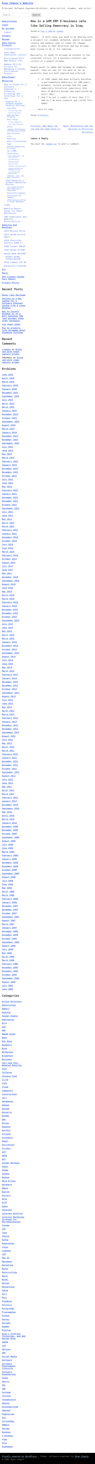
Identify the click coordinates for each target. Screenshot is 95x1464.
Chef (4, 1069)
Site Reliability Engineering (14, 172)
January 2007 (9, 928)
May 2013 (7, 707)
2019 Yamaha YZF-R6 (15, 262)
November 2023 (10, 440)
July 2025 (7, 400)
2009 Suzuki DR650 (14, 246)
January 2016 (9, 606)
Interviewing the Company (14, 196)
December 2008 (10, 862)
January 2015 (9, 642)
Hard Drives (9, 1181)
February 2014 (10, 674)
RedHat (5, 1326)
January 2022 (9, 494)
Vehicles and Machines (9, 226)
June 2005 (7, 989)
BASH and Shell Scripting (13, 116)
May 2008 (7, 888)
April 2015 (8, 635)
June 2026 (7, 375)
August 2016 (9, 584)
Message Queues (13, 161)
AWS (4, 1030)
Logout (8, 32)
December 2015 (10, 609)
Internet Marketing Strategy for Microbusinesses (13, 1219)
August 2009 (9, 841)
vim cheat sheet (11, 324)
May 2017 (7, 573)
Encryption (8, 1145)
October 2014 (9, 649)
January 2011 (9, 801)
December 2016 (10, 577)
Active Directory (12, 1001)
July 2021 (7, 512)
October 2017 (9, 559)
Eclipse (6, 1134)
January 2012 (9, 758)
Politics (44, 115)
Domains (6, 1127)
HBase (5, 1188)
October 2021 (9, 505)
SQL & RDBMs (12, 151)
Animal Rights (10, 1016)
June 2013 (7, 703)
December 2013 (10, 682)
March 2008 (8, 895)
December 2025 (10, 393)
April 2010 (8, 816)
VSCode (5, 1428)
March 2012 (8, 750)
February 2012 (10, 754)
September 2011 (10, 772)
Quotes (5, 1319)
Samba (5, 1342)
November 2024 (10, 414)
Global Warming (10, 1163)
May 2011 (7, 787)
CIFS (4, 1083)
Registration (9, 21)
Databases (7, 1101)
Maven (5, 1269)
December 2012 (10, 725)
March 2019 (8, 552)
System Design (12, 153)
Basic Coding (12, 120)
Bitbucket (7, 1052)
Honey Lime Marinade (13, 295)
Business (7, 1059)
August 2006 (9, 946)
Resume (5, 39)
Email (5, 1141)
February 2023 (10, 461)
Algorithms (11, 108)
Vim (4, 1418)
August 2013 (9, 696)
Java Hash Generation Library (15, 53)
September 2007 (10, 917)
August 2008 (9, 877)
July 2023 (7, 447)
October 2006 (9, 938)
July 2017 (7, 566)
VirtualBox (8, 1421)
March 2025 (8, 407)
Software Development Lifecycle (9, 1366)
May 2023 (7, 454)
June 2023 (7, 450)
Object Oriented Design (16, 141)
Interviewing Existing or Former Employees (16, 201)
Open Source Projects (9, 44)
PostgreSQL (8, 1308)
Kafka (5, 1240)
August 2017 (9, 562)
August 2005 (9, 982)
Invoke (5, 1225)
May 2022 (7, 486)
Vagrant (6, 1410)
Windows (6, 1432)
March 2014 (8, 671)
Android (6, 1012)
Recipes (6, 1323)
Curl (4, 1098)
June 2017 (7, 570)
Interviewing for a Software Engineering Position (15, 182)
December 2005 (10, 967)
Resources (7, 81)
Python (5, 1316)
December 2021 (10, 497)
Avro (4, 1023)
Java (4, 1233)
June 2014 (7, 664)
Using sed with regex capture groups (12, 351)
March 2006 (8, 960)
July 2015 (7, 624)
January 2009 (9, 859)
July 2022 (7, 479)
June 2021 (7, 515)
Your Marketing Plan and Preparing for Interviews (15, 188)
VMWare (5, 1425)
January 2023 (9, 465)
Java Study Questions (15, 124)
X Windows (7, 1436)
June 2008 (7, 884)
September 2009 (10, 837)
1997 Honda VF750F (14, 250)
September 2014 (10, 653)
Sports (5, 1381)
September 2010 (10, 808)
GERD (4, 1156)
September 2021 (10, 508)
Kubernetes (8, 1243)
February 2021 (10, 530)
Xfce (4, 1443)
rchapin (59, 31)
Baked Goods (9, 1034)
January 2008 (9, 902)
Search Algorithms (14, 113)
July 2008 (7, 881)
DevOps (5, 1116)
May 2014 (7, 667)
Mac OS (5, 1258)
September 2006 (10, 942)
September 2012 (10, 732)
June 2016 (7, 588)
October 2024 (9, 418)
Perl (4, 1294)
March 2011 (8, 794)
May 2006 (7, 953)
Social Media (9, 1356)
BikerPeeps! (9, 77)
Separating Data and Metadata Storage (15, 169)
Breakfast (7, 1056)
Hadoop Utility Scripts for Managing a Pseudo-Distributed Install (15, 69)
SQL (4, 1385)
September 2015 (10, 620)
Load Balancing (13, 159)
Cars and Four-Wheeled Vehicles (12, 1064)
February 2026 (10, 385)
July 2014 (7, 660)
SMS (4, 1353)
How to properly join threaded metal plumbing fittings (13, 330)
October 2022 (9, 476)
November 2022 (10, 472)
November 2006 (10, 935)
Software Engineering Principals (15, 147)
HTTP (4, 1202)
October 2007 (9, 913)
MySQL (5, 1279)
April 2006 (8, 957)
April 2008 (8, 891)
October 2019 (9, 541)
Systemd (6, 1392)
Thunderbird (9, 1399)
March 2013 (8, 714)
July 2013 (7, 700)
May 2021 (7, 519)
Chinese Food (9, 1076)
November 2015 (10, 613)
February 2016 (10, 602)
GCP (4, 1152)
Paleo (5, 1290)
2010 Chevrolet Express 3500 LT (13, 241)
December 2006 (10, 931)
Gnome (5, 1170)
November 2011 (10, 765)
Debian (5, 1105)
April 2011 (8, 790)
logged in (51, 144)
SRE (4, 1389)
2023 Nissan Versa (14, 231)
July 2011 (7, 779)
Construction (9, 1094)
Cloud (5, 1087)
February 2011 (10, 797)
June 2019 (7, 548)
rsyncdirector (12, 49)
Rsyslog (6, 1330)
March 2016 (8, 599)
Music (5, 273)
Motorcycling (9, 1272)
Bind (4, 1048)
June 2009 (7, 848)
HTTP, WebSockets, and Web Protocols (16, 156)
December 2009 (10, 826)
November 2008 (10, 866)
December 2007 (10, 906)
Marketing (7, 1265)
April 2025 (8, 403)
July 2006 (7, 949)
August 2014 (9, 656)
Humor (5, 1206)
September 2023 (10, 443)
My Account (8, 28)
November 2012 (10, 729)
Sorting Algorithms (15, 110)
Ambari (5, 1009)
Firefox (6, 1148)
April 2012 (8, 747)
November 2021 (10, 501)
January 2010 (9, 823)
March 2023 (8, 458)
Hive (4, 1199)
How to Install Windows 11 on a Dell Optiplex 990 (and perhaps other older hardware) (13, 316)
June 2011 (7, 783)
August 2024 (9, 425)
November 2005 (10, 971)
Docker (5, 1123)
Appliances (8, 1019)
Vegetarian (8, 1414)
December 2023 (10, 436)
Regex (9, 144)
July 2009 (7, 844)
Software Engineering (9, 1373)
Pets (4, 1298)
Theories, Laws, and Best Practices (15, 176)
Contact (6, 36)
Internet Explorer (12, 1213)
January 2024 (9, 432)
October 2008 (9, 870)
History (6, 1195)
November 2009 (10, 830)
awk (4, 1027)
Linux (9, 136)
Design (5, 1109)
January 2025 (9, 411)
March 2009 (8, 852)
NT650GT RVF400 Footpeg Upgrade (13, 258)
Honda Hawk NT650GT (15, 254)
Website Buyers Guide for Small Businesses (13, 210)
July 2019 (7, 544)
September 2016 (10, 581)
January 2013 (9, 722)
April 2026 (8, 378)
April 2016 (8, 595)
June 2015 (7, 628)
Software (7, 1360)
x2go (4, 1439)
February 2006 (10, 964)
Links (7, 205)
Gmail (5, 1166)
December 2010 (10, 805)
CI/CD (5, 1080)
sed (4, 1345)
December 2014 (10, 646)
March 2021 (8, 526)
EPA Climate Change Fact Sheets (13, 278)
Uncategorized (10, 1407)
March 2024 (8, 429)
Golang (5, 1174)
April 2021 (8, 523)
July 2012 (7, 740)
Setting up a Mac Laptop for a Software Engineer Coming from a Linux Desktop (13, 303)
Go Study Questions (15, 122)
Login (5, 25)
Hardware (7, 1184)
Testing (6, 1396)
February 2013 (10, 718)
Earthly (6, 1130)
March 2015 (8, 638)
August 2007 (9, 920)
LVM (4, 1254)
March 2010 (8, 819)
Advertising (9, 1005)
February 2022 (10, 490)
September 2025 (10, 396)
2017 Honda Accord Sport (14, 235)
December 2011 (10, 761)
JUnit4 (5, 1236)
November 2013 (10, 685)
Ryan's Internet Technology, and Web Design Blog (13, 1336)
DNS (4, 1119)
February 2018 (10, 555)
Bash (4, 1037)
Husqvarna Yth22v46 (15, 266)
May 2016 (7, 591)
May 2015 (7, 631)
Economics (7, 1137)
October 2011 (9, 769)
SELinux (6, 1349)
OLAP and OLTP (13, 164)
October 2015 (9, 617)
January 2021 (9, 534)
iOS (4, 1229)
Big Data (7, 1041)
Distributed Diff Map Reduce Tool (14, 59)
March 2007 (8, 924)
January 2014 (9, 678)
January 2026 (9, 389)
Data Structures (13, 133)
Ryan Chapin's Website (17, 3)
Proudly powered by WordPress (20, 1456)
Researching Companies (16, 193)
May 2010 (7, 812)
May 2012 (7, 743)
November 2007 (10, 910)
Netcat (5, 1283)
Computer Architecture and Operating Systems (16, 130)
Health (5, 1192)
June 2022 (7, 483)
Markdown (7, 1261)
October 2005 (9, 975)
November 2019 (10, 537)
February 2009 (10, 855)
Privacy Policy (10, 283)
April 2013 (8, 711)
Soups (5, 1378)
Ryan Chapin (82, 1456)
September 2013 (10, 693)
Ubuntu (5, 1403)
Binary (9, 127)
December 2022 (10, 468)
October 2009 (9, 834)
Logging (6, 1251)
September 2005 (10, 978)
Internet (7, 1210)
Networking (11, 139)
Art (4, 269)
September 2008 (10, 873)
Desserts (7, 1112)
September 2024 (10, 421)
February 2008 (10, 899)
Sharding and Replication (17, 166)
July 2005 (7, 985)
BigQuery (7, 1045)
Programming (9, 1312)
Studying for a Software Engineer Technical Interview (15, 104)
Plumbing (7, 1301)
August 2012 (9, 736)
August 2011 (9, 776)
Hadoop (5, 1177)
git (4, 1159)
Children (7, 1072)
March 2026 (8, 382)
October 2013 (9, 689)
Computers (7, 1091)
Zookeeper (7, 1446)
